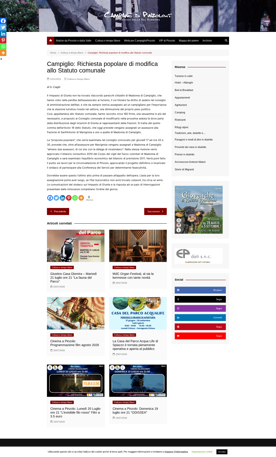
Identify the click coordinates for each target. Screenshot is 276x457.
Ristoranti (180, 119)
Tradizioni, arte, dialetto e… (190, 133)
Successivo (153, 211)
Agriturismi (181, 105)
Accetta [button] (222, 452)
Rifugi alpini (181, 127)
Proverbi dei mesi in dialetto (190, 147)
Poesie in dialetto (184, 154)
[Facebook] (50, 198)
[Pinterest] (69, 198)
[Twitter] (56, 198)
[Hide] (1, 59)
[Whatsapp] (75, 198)
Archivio (207, 40)
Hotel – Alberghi (184, 82)
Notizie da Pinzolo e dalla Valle (73, 40)
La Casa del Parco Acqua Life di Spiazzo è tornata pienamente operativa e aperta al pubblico (135, 345)
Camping (180, 112)
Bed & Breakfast (184, 90)
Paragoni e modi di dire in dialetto (194, 139)
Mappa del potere (189, 40)
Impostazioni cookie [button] (202, 451)
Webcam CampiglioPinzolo (139, 40)
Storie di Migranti (184, 169)
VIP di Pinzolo (167, 40)
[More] (81, 198)
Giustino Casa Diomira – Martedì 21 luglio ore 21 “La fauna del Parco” (73, 277)
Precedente (60, 211)
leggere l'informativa (176, 451)
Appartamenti (182, 97)
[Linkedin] (62, 198)
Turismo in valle (184, 76)
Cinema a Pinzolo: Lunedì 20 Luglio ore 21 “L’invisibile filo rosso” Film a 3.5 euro (75, 412)
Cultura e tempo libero (107, 40)
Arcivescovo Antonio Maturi (190, 162)
